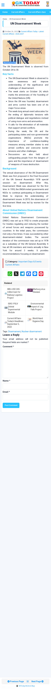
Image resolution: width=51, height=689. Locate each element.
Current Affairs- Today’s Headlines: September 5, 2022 (15, 322)
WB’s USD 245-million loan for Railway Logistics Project (14, 293)
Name (6, 380)
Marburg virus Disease (39, 290)
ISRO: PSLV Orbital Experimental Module (14, 308)
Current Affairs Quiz (37, 12)
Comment (8, 346)
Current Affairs (18, 12)
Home (5, 12)
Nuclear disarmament (32, 331)
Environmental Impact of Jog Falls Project (37, 307)
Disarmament (14, 331)
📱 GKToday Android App (25, 686)
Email (6, 392)
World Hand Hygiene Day (38, 319)
